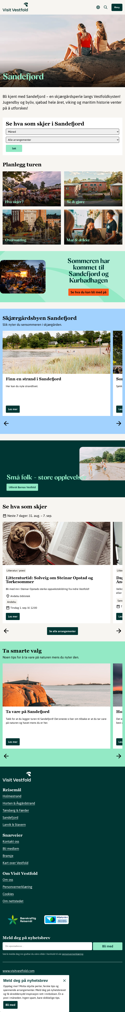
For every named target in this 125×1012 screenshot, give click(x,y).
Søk (14, 148)
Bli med (107, 946)
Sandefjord (10, 817)
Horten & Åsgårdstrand (19, 803)
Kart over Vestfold (15, 863)
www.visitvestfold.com (19, 971)
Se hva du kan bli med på (88, 292)
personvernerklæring (72, 954)
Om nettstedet (13, 901)
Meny (117, 7)
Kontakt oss (11, 841)
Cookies (8, 894)
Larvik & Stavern (14, 824)
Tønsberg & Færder (16, 810)
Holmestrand (12, 796)
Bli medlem (11, 848)
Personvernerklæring (17, 887)
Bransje (8, 855)
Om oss (8, 879)
